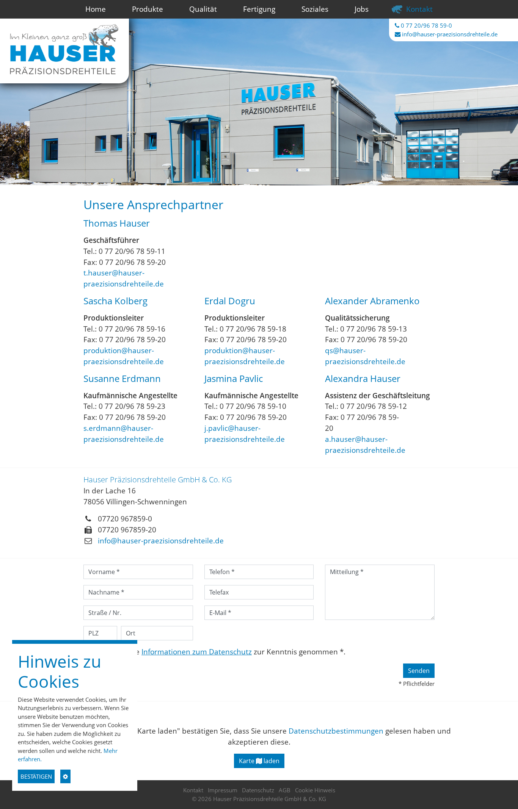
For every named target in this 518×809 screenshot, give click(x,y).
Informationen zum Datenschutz (196, 651)
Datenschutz (258, 790)
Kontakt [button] (419, 9)
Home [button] (95, 9)
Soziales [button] (314, 9)
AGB (284, 790)
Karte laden (259, 761)
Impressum (222, 790)
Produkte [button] (147, 9)
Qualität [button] (203, 9)
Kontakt (193, 790)
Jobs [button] (362, 9)
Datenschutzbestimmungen (336, 731)
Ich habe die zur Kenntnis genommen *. (221, 651)
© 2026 (259, 799)
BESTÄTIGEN (36, 776)
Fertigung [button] (259, 9)
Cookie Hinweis (315, 790)
